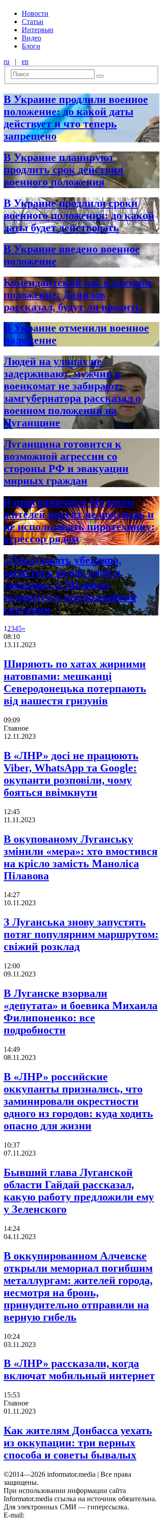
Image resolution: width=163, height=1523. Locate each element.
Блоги (31, 46)
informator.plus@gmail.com (66, 1515)
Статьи (32, 21)
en (25, 61)
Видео (31, 38)
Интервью (37, 30)
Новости (35, 13)
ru (7, 61)
